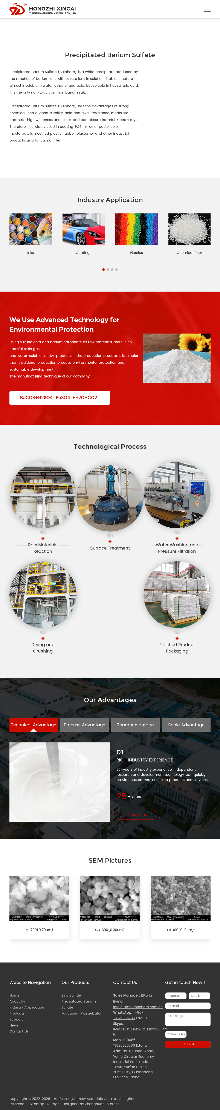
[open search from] (196, 9)
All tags (52, 1104)
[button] (103, 269)
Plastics (136, 253)
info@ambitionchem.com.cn (138, 1007)
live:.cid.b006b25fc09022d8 (136, 1029)
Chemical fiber (189, 253)
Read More (136, 815)
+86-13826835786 (128, 1015)
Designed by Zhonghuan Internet (91, 1104)
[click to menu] (207, 9)
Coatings (83, 253)
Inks (30, 253)
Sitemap (37, 1104)
